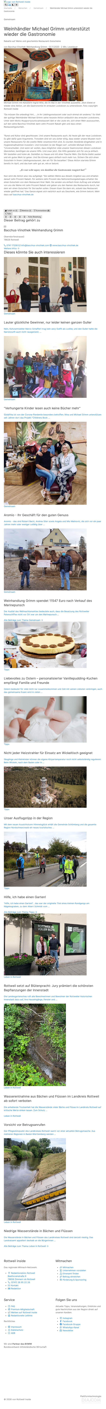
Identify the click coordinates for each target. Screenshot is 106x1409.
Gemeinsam (39, 8)
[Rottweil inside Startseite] (17, 1)
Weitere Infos (10, 248)
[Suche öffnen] (6, 4)
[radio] (6, 216)
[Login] (10, 4)
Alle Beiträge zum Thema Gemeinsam (22, 620)
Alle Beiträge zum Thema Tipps (19, 912)
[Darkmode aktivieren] (13, 4)
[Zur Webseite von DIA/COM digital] (91, 1400)
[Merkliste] (8, 4)
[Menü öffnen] (16, 4)
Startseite (8, 8)
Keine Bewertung (34, 217)
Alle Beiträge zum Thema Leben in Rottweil (25, 1246)
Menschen (23, 8)
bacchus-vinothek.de (23, 194)
